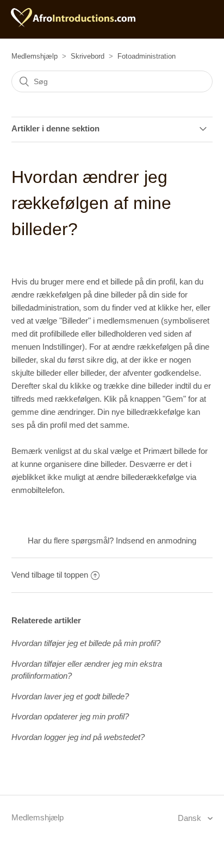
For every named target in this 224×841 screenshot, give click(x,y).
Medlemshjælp (34, 56)
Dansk (190, 818)
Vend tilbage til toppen (49, 574)
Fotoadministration (146, 56)
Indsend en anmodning (156, 540)
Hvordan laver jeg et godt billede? (70, 696)
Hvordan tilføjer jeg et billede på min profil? (85, 643)
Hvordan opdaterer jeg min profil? (70, 716)
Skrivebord (87, 56)
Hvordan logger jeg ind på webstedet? (78, 737)
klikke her (174, 307)
